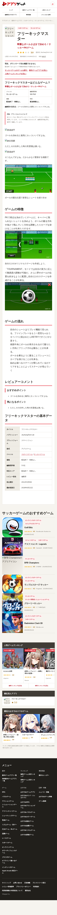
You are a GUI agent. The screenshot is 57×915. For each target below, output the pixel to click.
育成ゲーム (5, 820)
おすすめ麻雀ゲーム (27, 834)
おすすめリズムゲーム (28, 830)
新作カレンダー (44, 775)
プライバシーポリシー (23, 886)
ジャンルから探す (46, 14)
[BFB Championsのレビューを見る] (12, 565)
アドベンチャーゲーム (9, 811)
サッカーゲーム (39, 20)
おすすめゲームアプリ (28, 792)
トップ (11, 10)
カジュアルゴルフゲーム (32, 523)
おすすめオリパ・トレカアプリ (28, 796)
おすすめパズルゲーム (28, 812)
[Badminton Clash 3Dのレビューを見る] (12, 623)
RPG (3, 792)
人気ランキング (46, 10)
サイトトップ (6, 882)
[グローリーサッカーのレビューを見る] (12, 603)
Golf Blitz (28, 527)
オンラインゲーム (8, 847)
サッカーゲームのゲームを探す (16, 70)
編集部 (44, 56)
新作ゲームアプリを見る (38, 70)
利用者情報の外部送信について (12, 890)
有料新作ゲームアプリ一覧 (9, 780)
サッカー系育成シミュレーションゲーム (37, 599)
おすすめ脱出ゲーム (27, 821)
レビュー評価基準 (8, 886)
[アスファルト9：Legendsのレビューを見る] (12, 546)
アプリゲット (6, 20)
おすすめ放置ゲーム (27, 825)
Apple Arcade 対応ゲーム (10, 872)
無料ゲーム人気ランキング (28, 775)
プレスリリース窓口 (39, 882)
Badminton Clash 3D (33, 623)
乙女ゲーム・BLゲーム (9, 829)
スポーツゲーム (28, 20)
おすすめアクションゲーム (28, 806)
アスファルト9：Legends (35, 544)
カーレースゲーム (30, 540)
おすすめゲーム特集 (45, 796)
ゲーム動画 (42, 801)
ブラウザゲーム (7, 857)
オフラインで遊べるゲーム (9, 862)
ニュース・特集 (44, 792)
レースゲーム (6, 838)
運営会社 (28, 890)
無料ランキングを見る (15, 685)
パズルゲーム (6, 796)
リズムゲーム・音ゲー (9, 824)
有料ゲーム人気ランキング (28, 781)
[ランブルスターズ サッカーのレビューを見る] (12, 584)
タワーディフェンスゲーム (9, 851)
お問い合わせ (17, 882)
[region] (28, 665)
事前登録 (28, 14)
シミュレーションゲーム (9, 805)
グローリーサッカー (33, 603)
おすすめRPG (25, 802)
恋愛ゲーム (5, 833)
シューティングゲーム (9, 815)
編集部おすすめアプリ (11, 14)
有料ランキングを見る (41, 685)
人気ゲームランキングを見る (15, 74)
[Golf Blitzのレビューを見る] (12, 527)
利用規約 (36, 886)
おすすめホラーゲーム (28, 816)
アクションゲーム (8, 801)
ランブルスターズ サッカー (36, 585)
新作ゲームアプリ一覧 (28, 10)
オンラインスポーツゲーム (33, 520)
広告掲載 (27, 882)
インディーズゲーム (8, 867)
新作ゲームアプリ (17, 20)
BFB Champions (31, 563)
